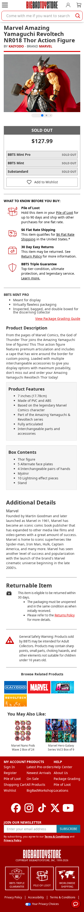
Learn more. (30, 278)
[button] (42, 182)
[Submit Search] (78, 16)
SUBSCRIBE (68, 828)
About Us (61, 773)
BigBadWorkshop (40, 790)
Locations (61, 790)
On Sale (33, 778)
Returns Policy (65, 615)
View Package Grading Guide (57, 318)
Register (10, 773)
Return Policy (31, 256)
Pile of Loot (64, 212)
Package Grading (67, 778)
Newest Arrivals (39, 773)
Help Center (63, 767)
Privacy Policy (12, 840)
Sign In (9, 767)
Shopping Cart (15, 784)
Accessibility (36, 897)
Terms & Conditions (57, 836)
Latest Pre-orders (40, 767)
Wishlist (10, 790)
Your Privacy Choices (45, 904)
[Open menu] (5, 5)
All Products (36, 784)
